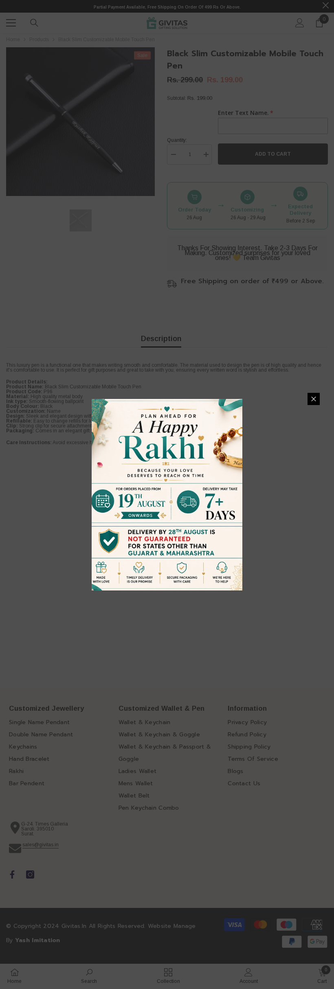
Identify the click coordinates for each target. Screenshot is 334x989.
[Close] (314, 399)
